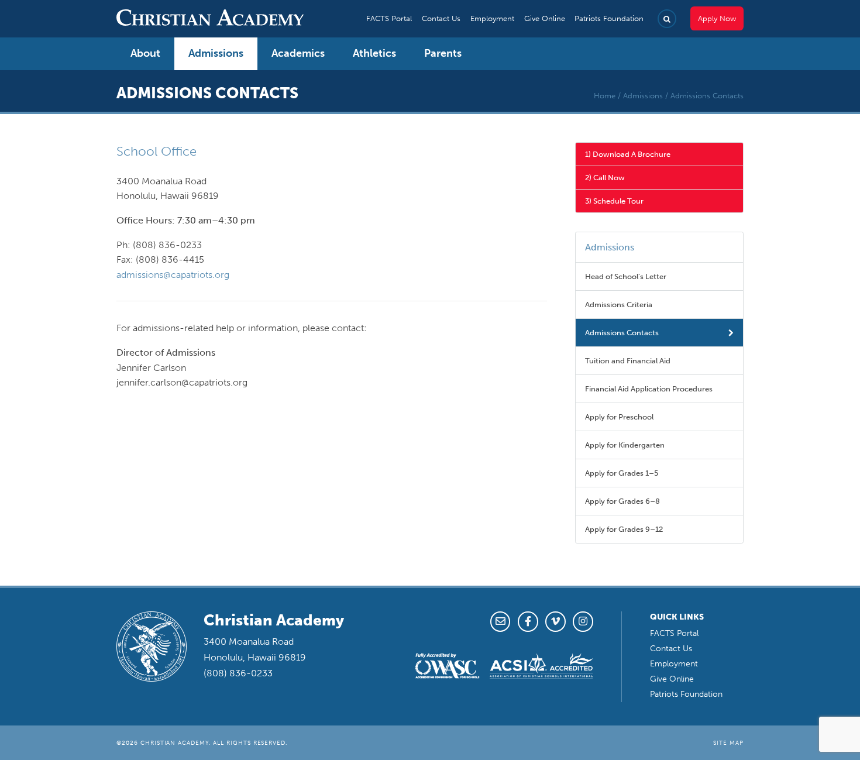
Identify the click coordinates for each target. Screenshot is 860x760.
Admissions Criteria (618, 304)
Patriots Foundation (609, 18)
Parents (443, 53)
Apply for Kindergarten (625, 445)
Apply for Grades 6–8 (622, 501)
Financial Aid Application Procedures (649, 388)
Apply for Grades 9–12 (624, 529)
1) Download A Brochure (627, 154)
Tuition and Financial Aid (627, 360)
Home (604, 95)
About (145, 53)
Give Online (544, 18)
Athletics (374, 53)
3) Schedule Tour (614, 201)
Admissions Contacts (622, 332)
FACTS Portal (389, 18)
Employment (492, 18)
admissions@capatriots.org (172, 274)
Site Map (728, 743)
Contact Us (441, 18)
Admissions (215, 53)
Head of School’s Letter (625, 276)
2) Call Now (605, 177)
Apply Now (717, 18)
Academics (298, 53)
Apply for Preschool (619, 416)
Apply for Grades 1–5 (621, 473)
